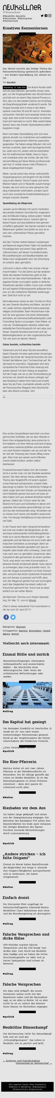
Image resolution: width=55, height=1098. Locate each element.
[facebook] (46, 16)
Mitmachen (25, 18)
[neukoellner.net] (22, 9)
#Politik (8, 751)
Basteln (23, 631)
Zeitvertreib (11, 21)
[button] (6, 617)
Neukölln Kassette (15, 16)
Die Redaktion (38, 1084)
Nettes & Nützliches (21, 1086)
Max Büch (11, 82)
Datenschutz (21, 1089)
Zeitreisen (10, 18)
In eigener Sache (19, 1084)
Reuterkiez (35, 631)
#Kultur (8, 797)
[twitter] (42, 16)
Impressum (36, 1089)
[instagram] (49, 16)
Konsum (21, 627)
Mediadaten (40, 1086)
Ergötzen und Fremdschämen (21, 1061)
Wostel (32, 600)
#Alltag (8, 711)
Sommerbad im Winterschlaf (34, 1063)
